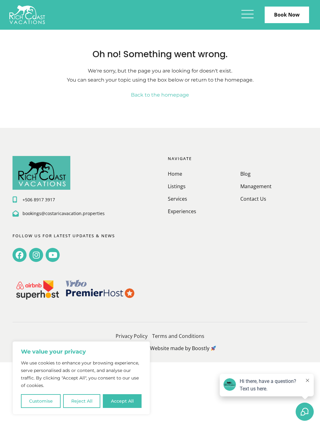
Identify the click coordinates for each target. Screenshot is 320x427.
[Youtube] (53, 255)
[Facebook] (19, 255)
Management (256, 186)
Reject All (81, 401)
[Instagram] (36, 255)
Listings (177, 186)
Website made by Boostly (180, 348)
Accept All (122, 401)
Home (175, 173)
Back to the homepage (160, 95)
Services (177, 198)
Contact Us (253, 198)
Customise (41, 401)
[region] (81, 377)
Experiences (182, 211)
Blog (245, 173)
